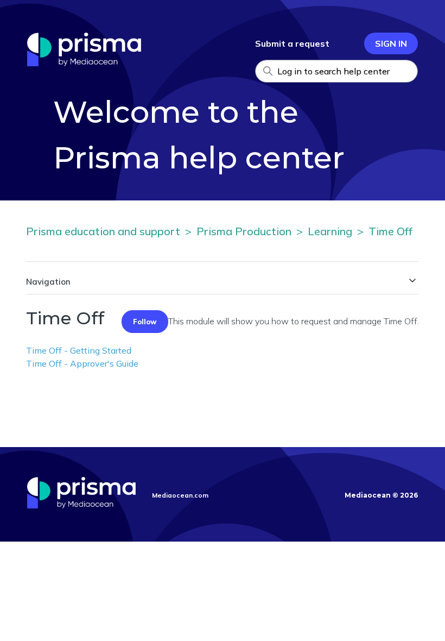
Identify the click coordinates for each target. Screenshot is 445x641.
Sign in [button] (391, 43)
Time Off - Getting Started (78, 350)
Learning (330, 231)
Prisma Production (243, 231)
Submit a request (292, 43)
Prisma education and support (103, 231)
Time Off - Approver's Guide (82, 363)
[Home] (84, 63)
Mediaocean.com (180, 495)
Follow (145, 321)
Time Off (390, 231)
